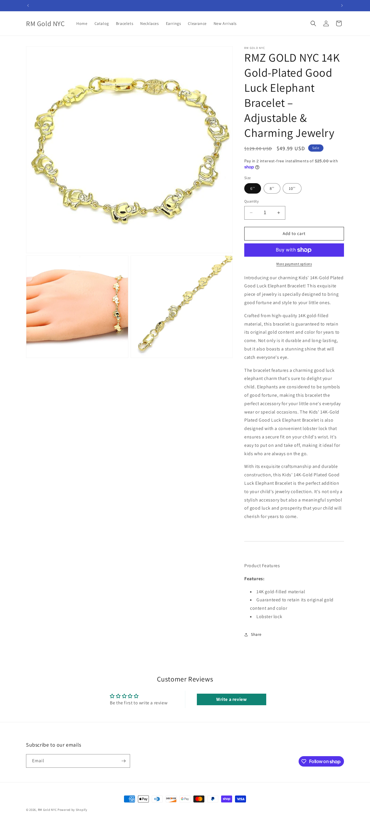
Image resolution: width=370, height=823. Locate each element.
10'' (292, 188)
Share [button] (256, 634)
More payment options (294, 264)
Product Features (262, 566)
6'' (252, 188)
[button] (313, 23)
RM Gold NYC (47, 810)
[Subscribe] (123, 761)
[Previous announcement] (28, 5)
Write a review (231, 699)
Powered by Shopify (72, 810)
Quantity (251, 201)
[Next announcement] (342, 5)
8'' (272, 188)
